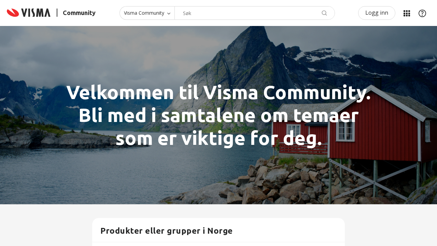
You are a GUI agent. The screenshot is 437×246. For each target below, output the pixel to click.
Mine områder (406, 13)
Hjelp (422, 13)
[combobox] (254, 13)
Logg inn (376, 12)
